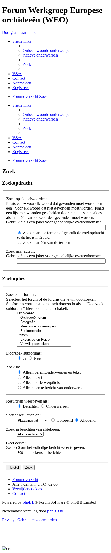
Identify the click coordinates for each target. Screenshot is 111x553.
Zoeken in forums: (21, 294)
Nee (37, 358)
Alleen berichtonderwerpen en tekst (51, 372)
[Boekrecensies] (44, 331)
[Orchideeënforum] (44, 318)
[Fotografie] (44, 322)
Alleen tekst (32, 377)
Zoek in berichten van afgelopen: (33, 429)
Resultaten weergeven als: (27, 401)
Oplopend (64, 420)
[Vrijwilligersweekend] (44, 344)
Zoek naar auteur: (20, 251)
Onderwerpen (57, 406)
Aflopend (87, 420)
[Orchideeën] (44, 313)
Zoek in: (13, 367)
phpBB (29, 502)
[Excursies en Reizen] (44, 340)
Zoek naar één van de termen (46, 242)
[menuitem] (47, 50)
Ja (24, 358)
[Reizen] (44, 335)
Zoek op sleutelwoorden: (26, 199)
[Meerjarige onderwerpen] (44, 326)
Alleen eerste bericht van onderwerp (52, 388)
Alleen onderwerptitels (41, 382)
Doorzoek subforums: (24, 353)
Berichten (30, 406)
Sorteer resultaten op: (23, 415)
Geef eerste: (16, 443)
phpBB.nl (55, 511)
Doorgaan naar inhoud (20, 32)
